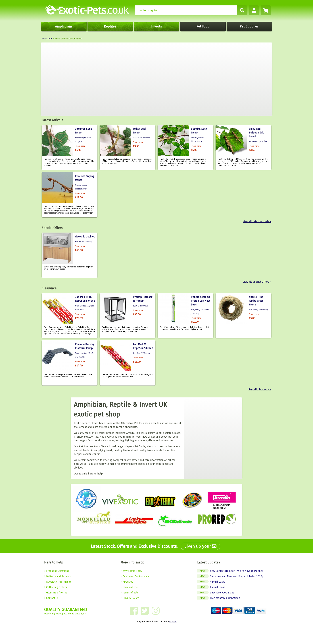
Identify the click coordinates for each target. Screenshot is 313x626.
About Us (127, 581)
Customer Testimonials (135, 576)
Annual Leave (212, 581)
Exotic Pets (47, 38)
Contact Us (52, 598)
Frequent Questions (57, 570)
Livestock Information (58, 581)
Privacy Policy (130, 598)
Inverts (156, 26)
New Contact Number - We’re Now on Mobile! (231, 570)
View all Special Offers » (257, 281)
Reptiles (110, 26)
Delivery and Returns (58, 576)
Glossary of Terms (56, 592)
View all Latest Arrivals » (257, 221)
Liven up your (198, 546)
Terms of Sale (130, 592)
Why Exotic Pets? (132, 570)
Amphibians (64, 26)
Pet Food (203, 26)
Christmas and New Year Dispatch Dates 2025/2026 (234, 576)
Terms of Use (130, 587)
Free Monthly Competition (220, 598)
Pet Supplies (249, 26)
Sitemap (173, 621)
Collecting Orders (56, 587)
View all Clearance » (259, 389)
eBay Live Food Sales (217, 592)
